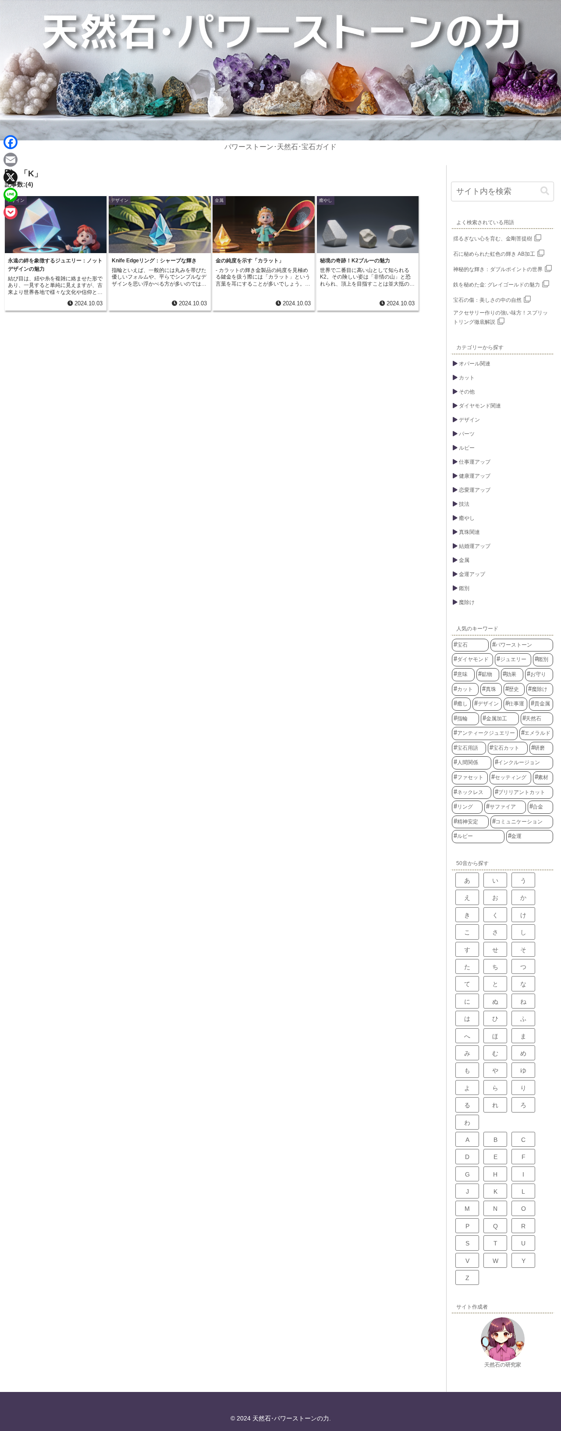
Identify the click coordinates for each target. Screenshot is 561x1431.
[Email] (10, 159)
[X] (10, 177)
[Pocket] (10, 212)
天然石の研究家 (502, 1365)
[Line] (10, 195)
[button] (545, 191)
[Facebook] (10, 142)
